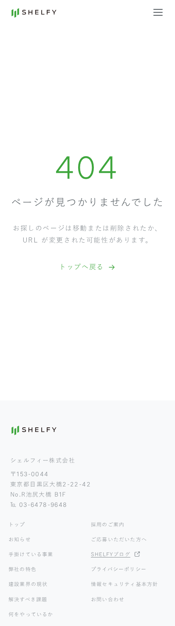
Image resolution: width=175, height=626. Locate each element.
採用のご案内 (107, 524)
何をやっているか (31, 614)
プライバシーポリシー (119, 569)
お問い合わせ (107, 599)
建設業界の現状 (28, 583)
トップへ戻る (81, 266)
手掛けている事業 (31, 554)
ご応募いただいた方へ (119, 539)
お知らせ (19, 539)
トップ (16, 524)
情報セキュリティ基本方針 (124, 583)
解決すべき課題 (27, 599)
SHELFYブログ (110, 554)
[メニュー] (158, 12)
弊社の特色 (22, 569)
